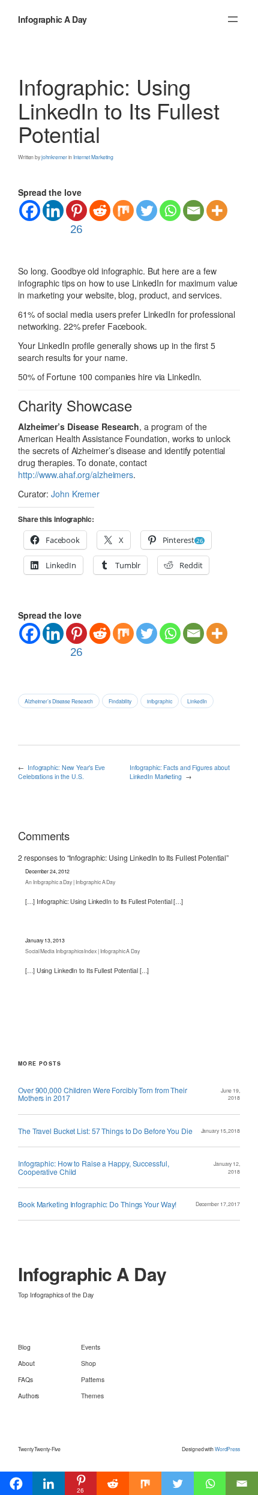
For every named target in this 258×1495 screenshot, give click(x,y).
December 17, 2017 (218, 1203)
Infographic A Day (52, 19)
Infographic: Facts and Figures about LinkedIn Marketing (180, 772)
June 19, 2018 (230, 1094)
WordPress (227, 1448)
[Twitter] (146, 210)
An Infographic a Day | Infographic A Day (70, 881)
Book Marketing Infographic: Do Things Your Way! (97, 1204)
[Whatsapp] (170, 210)
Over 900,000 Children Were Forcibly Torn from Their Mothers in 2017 (102, 1094)
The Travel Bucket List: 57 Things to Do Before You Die (105, 1131)
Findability (120, 701)
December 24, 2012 (47, 871)
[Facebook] (29, 210)
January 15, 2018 (220, 1130)
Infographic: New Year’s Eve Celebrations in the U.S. (61, 772)
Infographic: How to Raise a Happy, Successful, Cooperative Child (93, 1167)
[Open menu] (233, 19)
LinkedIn (196, 701)
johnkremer (54, 156)
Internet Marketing (93, 156)
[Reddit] (99, 210)
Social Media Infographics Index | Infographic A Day (82, 950)
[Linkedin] (53, 210)
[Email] (193, 210)
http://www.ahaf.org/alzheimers (75, 475)
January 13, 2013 (44, 940)
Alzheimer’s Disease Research (59, 701)
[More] (216, 210)
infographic (159, 701)
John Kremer (75, 494)
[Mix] (123, 210)
